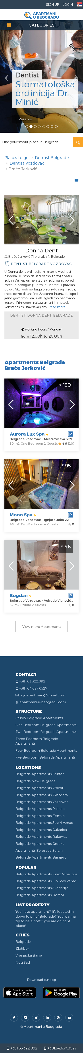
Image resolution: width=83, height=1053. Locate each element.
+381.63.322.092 (23, 1048)
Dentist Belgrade (52, 157)
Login (68, 4)
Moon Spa (21, 514)
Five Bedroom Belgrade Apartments (45, 757)
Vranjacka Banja (28, 955)
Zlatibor (22, 948)
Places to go (16, 157)
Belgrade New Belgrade (35, 781)
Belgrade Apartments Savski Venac (44, 822)
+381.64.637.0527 (62, 1048)
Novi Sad (22, 962)
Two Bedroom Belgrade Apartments (45, 732)
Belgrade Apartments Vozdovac (41, 802)
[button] (6, 66)
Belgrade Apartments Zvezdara (41, 795)
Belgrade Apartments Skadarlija (41, 888)
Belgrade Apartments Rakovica (41, 836)
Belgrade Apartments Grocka (39, 843)
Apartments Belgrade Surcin (39, 850)
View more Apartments (41, 626)
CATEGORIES (41, 25)
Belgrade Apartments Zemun (40, 816)
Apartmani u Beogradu (43, 1026)
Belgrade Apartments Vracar (39, 788)
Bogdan (19, 595)
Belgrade (23, 941)
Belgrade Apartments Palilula (40, 809)
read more (57, 307)
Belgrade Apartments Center (39, 774)
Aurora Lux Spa (27, 433)
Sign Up (52, 4)
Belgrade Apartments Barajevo (41, 857)
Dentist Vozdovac (27, 163)
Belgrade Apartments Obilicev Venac (46, 881)
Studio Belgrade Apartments (39, 718)
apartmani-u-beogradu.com (42, 702)
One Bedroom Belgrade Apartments (45, 725)
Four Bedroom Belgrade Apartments (46, 750)
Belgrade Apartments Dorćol (39, 895)
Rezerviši (25, 119)
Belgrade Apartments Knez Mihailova (46, 874)
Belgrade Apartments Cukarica (41, 830)
